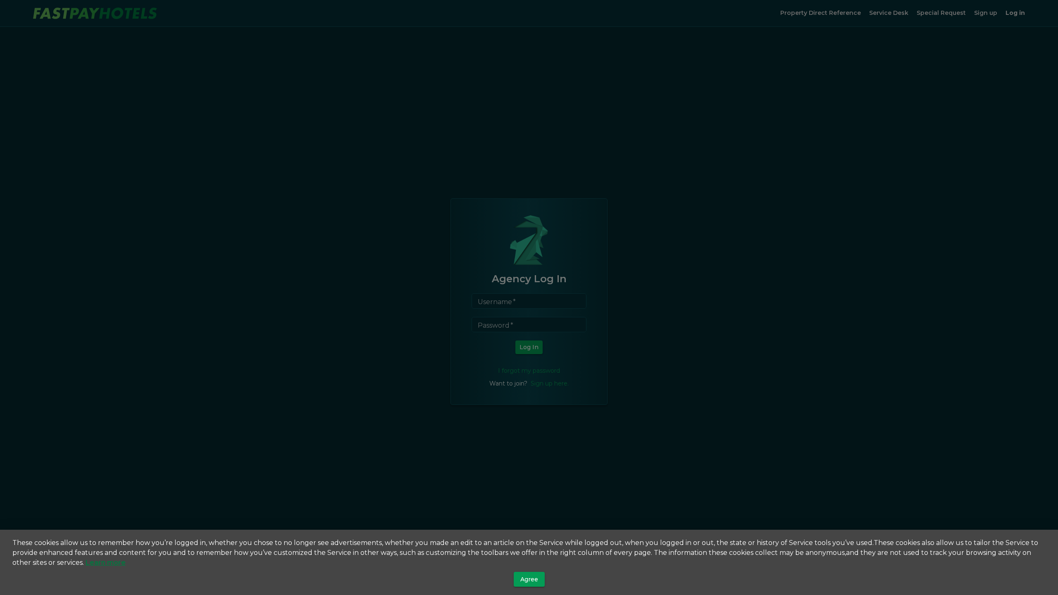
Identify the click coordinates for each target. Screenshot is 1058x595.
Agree (529, 579)
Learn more (106, 562)
